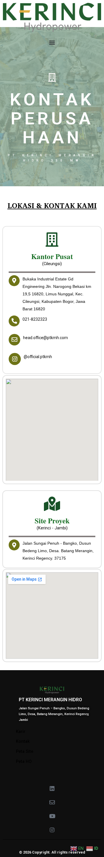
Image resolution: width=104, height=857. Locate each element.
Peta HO (23, 761)
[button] (52, 42)
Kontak (23, 741)
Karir (20, 731)
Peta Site (24, 751)
